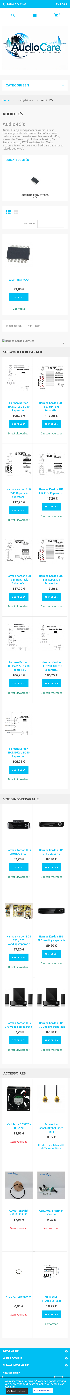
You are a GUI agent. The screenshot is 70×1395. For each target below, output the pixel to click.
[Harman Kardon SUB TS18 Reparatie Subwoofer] (19, 550)
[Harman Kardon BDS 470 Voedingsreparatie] (51, 997)
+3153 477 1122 (16, 3)
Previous (5, 343)
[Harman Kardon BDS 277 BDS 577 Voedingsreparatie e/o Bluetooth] (51, 824)
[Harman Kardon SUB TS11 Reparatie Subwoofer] (19, 464)
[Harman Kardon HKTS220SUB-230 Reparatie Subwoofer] (19, 637)
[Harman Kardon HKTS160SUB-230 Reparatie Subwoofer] (19, 723)
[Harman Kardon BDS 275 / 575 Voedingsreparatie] (19, 911)
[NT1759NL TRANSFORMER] (51, 1272)
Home (5, 100)
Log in (64, 3)
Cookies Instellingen (16, 1391)
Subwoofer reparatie (23, 352)
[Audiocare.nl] (35, 48)
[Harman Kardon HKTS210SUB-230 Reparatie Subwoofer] (19, 377)
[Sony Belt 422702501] (19, 1272)
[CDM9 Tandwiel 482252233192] (19, 1185)
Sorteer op (30, 223)
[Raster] (8, 212)
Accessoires (14, 1073)
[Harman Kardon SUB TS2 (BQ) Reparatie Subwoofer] (51, 464)
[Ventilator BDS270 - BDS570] (19, 1099)
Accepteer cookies (43, 1390)
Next (65, 343)
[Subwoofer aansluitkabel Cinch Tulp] (51, 1099)
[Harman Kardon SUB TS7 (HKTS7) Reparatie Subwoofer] (51, 377)
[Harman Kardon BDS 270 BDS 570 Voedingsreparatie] (19, 824)
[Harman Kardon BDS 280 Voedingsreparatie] (51, 911)
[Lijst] (16, 212)
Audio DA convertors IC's (35, 196)
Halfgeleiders (25, 100)
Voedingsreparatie (21, 799)
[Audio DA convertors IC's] (35, 181)
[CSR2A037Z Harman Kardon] (51, 1185)
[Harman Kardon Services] (35, 340)
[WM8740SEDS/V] (19, 255)
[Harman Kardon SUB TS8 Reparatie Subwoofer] (51, 550)
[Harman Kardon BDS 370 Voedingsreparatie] (19, 997)
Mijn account (12, 1358)
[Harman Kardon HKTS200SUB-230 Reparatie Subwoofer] (51, 637)
